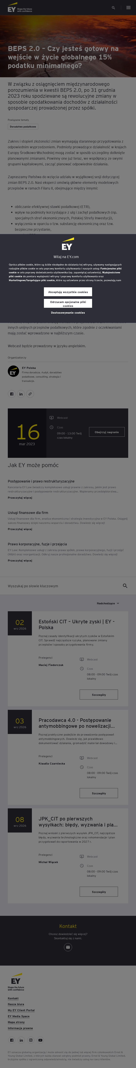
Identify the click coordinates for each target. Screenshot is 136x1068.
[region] (68, 278)
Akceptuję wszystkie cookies (68, 292)
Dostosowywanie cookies (68, 312)
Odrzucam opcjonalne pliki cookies (68, 304)
